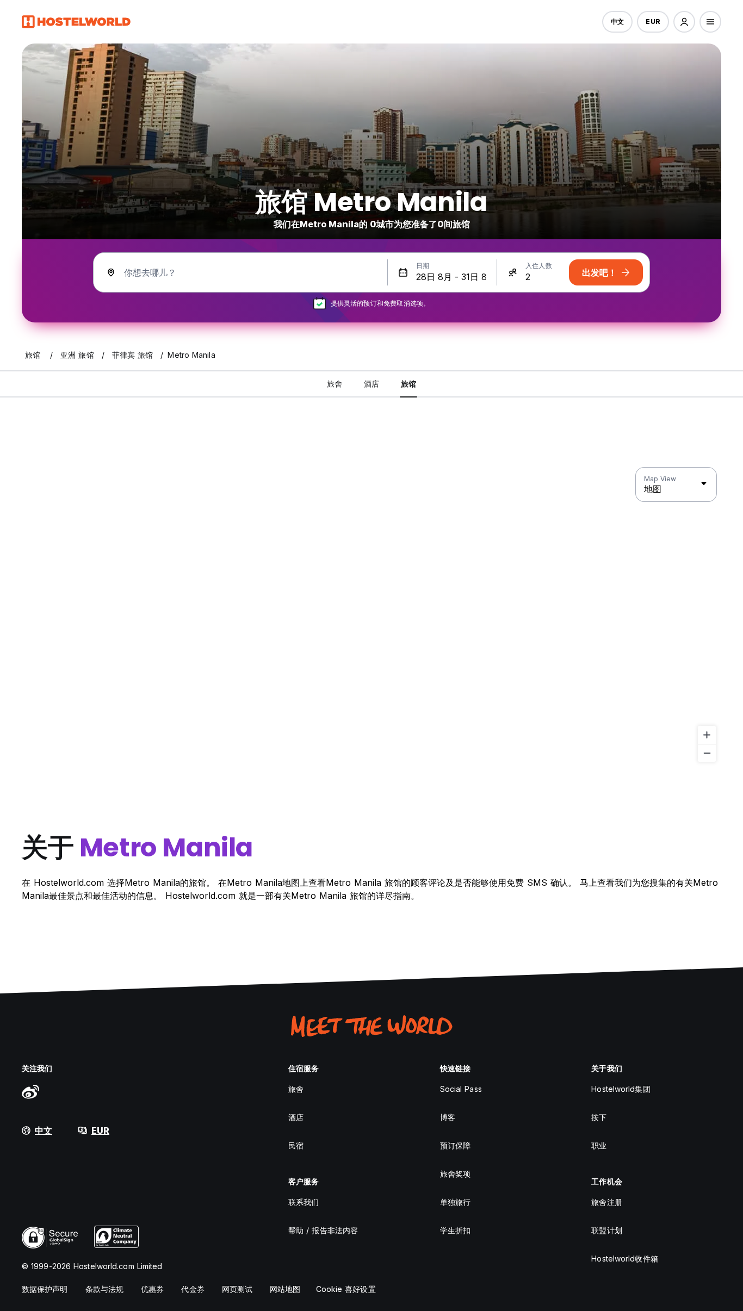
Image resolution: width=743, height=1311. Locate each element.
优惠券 (152, 1289)
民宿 (296, 1145)
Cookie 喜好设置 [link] (346, 1289)
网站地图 (285, 1289)
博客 (447, 1117)
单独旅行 (455, 1202)
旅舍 (296, 1088)
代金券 (192, 1289)
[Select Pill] (684, 22)
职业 (598, 1145)
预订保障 (455, 1145)
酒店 (296, 1117)
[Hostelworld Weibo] (30, 1091)
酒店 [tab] (371, 383)
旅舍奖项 (455, 1173)
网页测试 (237, 1289)
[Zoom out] (707, 753)
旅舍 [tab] (334, 383)
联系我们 (303, 1202)
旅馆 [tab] (408, 383)
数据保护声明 (45, 1289)
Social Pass (461, 1088)
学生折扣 (455, 1230)
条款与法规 (104, 1289)
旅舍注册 (606, 1202)
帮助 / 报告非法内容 (323, 1230)
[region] (371, 615)
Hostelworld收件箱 (624, 1258)
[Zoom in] (707, 735)
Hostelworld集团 (620, 1088)
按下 (598, 1117)
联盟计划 (606, 1230)
